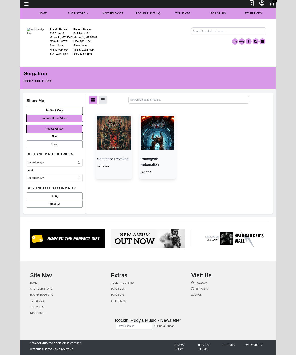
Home (33, 282)
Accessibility (253, 345)
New (54, 136)
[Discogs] (241, 41)
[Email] (262, 41)
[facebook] (248, 41)
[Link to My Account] (262, 4)
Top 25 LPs (218, 13)
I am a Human (165, 325)
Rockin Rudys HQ (148, 13)
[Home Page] (37, 31)
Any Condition (54, 128)
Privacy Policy (179, 347)
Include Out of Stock (54, 118)
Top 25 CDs (183, 13)
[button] (78, 13)
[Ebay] (235, 41)
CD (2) (54, 196)
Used (54, 144)
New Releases (112, 13)
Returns (229, 345)
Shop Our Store (41, 288)
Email (198, 294)
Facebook (200, 282)
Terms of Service (204, 347)
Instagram (201, 288)
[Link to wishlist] (252, 4)
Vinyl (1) (54, 203)
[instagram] (255, 41)
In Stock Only (54, 110)
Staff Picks (253, 13)
